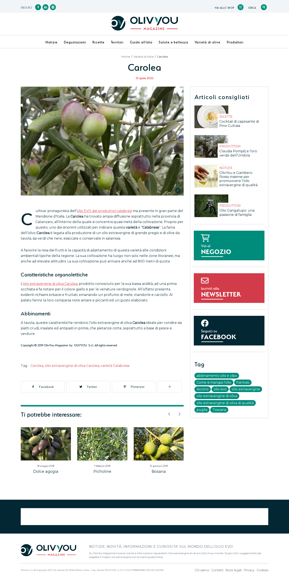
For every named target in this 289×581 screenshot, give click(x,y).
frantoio (242, 382)
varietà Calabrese (115, 366)
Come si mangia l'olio (214, 382)
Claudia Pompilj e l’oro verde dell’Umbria (238, 153)
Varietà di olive (143, 56)
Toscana (219, 410)
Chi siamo (202, 570)
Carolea (36, 366)
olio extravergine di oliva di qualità (225, 403)
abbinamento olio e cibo (217, 376)
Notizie (226, 168)
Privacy (249, 570)
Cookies (262, 570)
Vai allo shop (224, 7)
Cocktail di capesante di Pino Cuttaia (239, 123)
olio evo (220, 389)
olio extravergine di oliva (217, 396)
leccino (203, 389)
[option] (46, 450)
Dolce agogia (45, 471)
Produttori (230, 146)
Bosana (159, 471)
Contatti (217, 570)
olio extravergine (246, 389)
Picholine (102, 471)
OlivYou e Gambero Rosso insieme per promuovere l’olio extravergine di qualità (238, 179)
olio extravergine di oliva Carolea (50, 284)
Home (125, 56)
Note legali (234, 570)
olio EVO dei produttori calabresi (104, 211)
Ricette (226, 117)
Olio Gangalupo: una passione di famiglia (237, 212)
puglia (202, 410)
